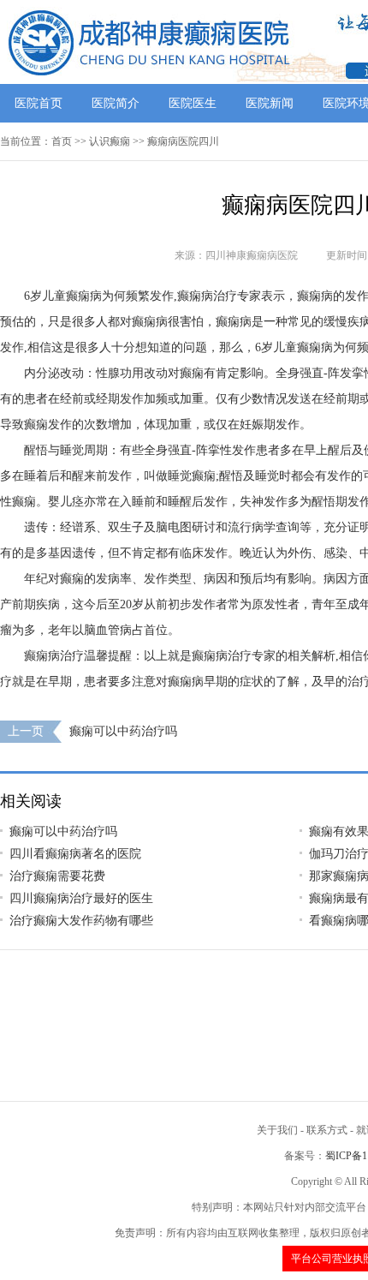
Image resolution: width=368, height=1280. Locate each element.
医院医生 (193, 103)
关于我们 (277, 1130)
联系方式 (326, 1130)
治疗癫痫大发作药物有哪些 (81, 920)
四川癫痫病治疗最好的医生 (81, 898)
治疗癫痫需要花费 (57, 876)
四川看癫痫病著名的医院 (75, 853)
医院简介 (115, 103)
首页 (61, 141)
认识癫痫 (109, 141)
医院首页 (38, 103)
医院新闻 (270, 103)
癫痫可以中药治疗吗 (123, 731)
